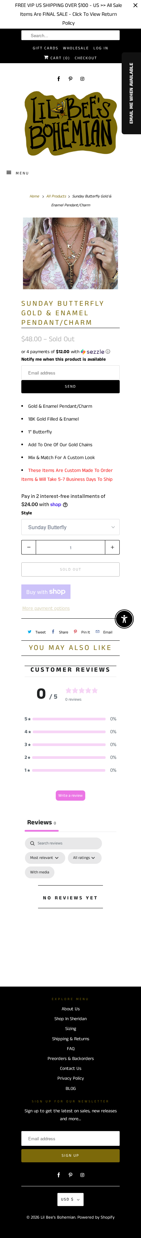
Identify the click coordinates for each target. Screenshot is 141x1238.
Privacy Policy (70, 1078)
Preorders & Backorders (71, 1058)
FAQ (70, 1048)
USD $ (67, 1199)
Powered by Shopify (95, 1217)
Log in (100, 48)
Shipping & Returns (70, 1039)
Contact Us (70, 1068)
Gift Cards (45, 48)
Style (26, 513)
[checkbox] (39, 872)
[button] (70, 351)
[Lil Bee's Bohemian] (70, 124)
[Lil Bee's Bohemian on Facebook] (58, 78)
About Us (71, 1009)
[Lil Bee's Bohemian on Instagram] (82, 78)
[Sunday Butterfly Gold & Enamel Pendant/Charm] (70, 253)
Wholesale (76, 48)
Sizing (70, 1028)
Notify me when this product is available (63, 359)
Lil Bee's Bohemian (58, 1217)
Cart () (59, 58)
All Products (56, 196)
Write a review (70, 795)
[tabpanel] (70, 905)
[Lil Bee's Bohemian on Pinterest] (70, 78)
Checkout (86, 58)
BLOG (71, 1088)
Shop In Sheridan (70, 1019)
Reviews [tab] (41, 822)
